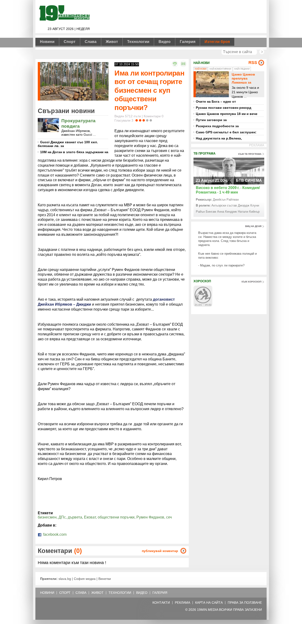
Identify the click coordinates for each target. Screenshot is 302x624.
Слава (90, 42)
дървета (75, 517)
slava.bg (65, 579)
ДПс (62, 517)
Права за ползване (245, 602)
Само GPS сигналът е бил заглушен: (226, 132)
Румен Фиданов (150, 517)
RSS (252, 62)
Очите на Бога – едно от (216, 101)
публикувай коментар (160, 551)
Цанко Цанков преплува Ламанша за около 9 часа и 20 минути (246, 82)
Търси (261, 51)
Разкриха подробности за (217, 126)
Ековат (90, 517)
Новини (47, 42)
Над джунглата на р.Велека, (219, 138)
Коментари (60, 550)
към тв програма (249, 154)
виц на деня (253, 226)
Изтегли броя (217, 42)
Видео (165, 42)
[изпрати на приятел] (183, 64)
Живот (112, 42)
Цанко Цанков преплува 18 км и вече (226, 114)
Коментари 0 (154, 116)
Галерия (187, 42)
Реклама (182, 602)
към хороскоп (251, 281)
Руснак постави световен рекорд (223, 108)
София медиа (85, 579)
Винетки (104, 579)
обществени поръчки (116, 517)
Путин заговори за (211, 120)
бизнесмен (47, 517)
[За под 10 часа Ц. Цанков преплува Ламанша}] (212, 84)
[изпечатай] (175, 64)
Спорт (70, 42)
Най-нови (200, 69)
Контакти (161, 602)
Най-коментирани (220, 69)
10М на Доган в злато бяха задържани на (74, 152)
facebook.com (54, 534)
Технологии (138, 42)
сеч (169, 517)
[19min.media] (64, 20)
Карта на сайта (209, 602)
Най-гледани (241, 69)
